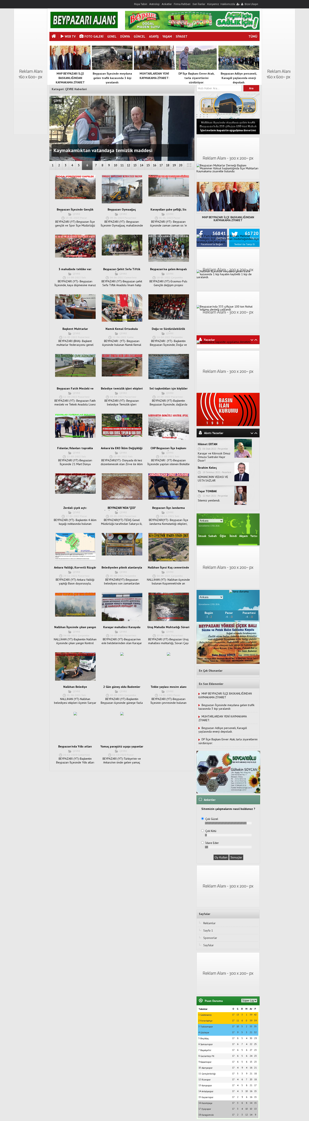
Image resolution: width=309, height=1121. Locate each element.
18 (167, 165)
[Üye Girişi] (238, 4)
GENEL (111, 36)
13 (135, 165)
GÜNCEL (139, 36)
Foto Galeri (94, 36)
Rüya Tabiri (140, 4)
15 (148, 165)
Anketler (167, 4)
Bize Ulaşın (251, 4)
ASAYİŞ (154, 36)
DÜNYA (125, 36)
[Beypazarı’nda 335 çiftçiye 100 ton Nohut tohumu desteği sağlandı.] (228, 309)
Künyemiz (213, 4)
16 (154, 165)
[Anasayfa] (54, 37)
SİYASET (182, 36)
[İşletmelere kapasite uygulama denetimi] (224, 342)
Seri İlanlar (199, 4)
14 (141, 165)
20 (180, 165)
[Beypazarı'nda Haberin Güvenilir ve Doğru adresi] (84, 27)
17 (161, 165)
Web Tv (70, 36)
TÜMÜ (252, 36)
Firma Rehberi (182, 4)
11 (122, 165)
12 (128, 165)
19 (174, 165)
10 (115, 165)
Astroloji (154, 4)
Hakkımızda (228, 4)
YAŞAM (167, 36)
